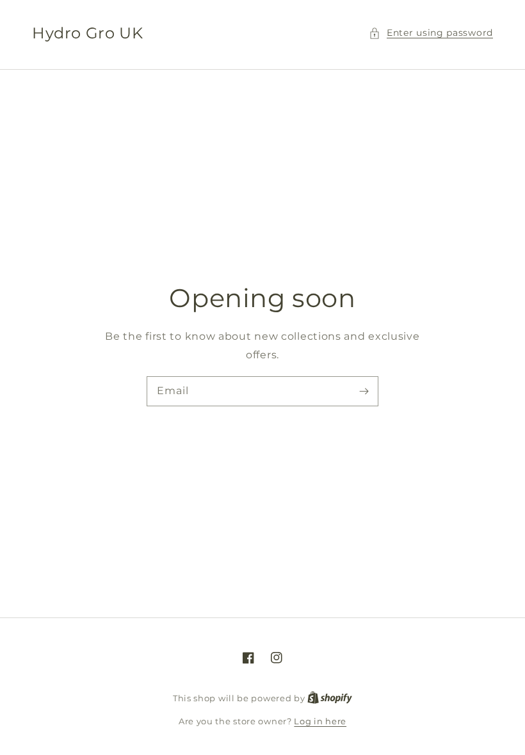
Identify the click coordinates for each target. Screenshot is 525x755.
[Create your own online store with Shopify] (329, 698)
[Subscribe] (364, 391)
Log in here (320, 721)
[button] (431, 33)
